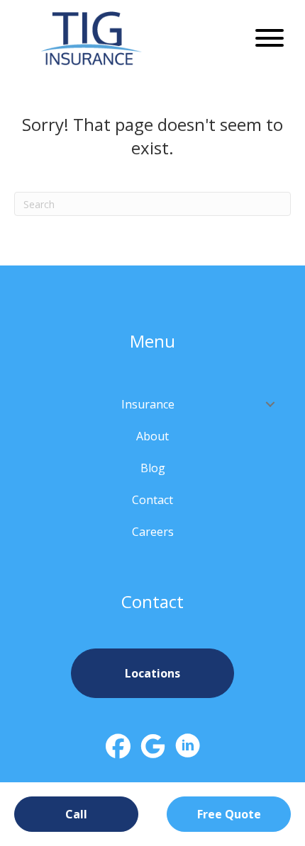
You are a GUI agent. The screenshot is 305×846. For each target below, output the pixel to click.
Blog (152, 468)
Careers (153, 531)
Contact (152, 500)
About (152, 436)
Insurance (147, 404)
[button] (266, 38)
